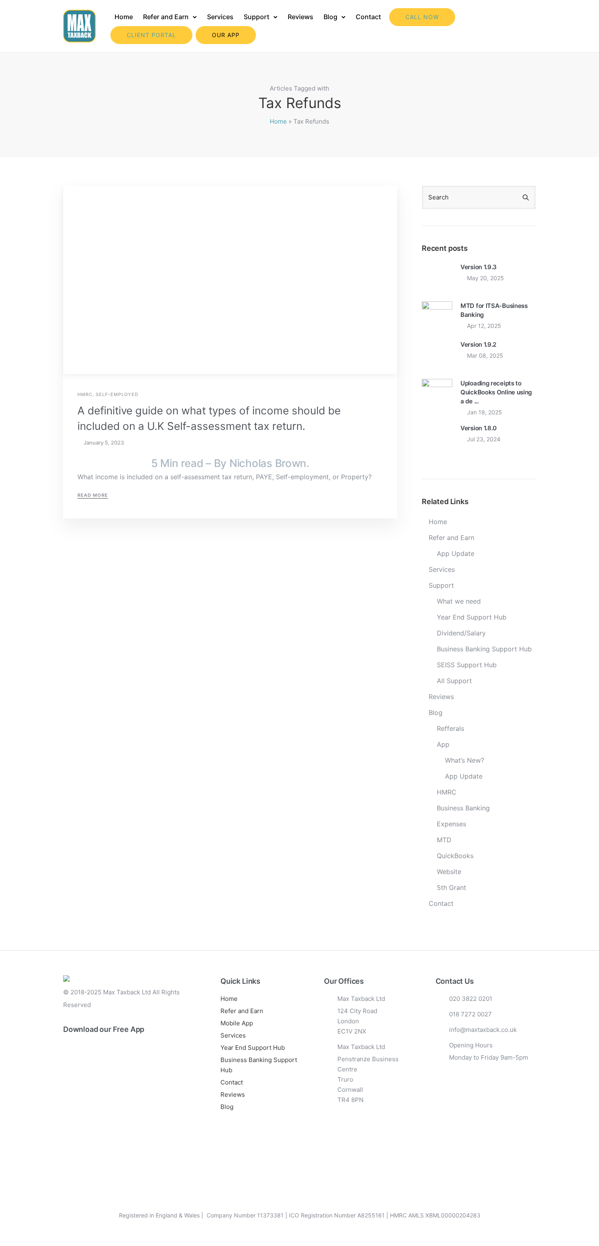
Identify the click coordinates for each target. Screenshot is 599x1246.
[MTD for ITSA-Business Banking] (437, 316)
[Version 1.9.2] (437, 354)
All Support (454, 681)
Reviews (300, 17)
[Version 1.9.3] (437, 277)
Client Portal (151, 34)
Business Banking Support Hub (484, 649)
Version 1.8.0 (478, 428)
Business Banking (463, 808)
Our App (226, 34)
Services (220, 17)
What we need (459, 601)
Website (449, 872)
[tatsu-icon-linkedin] (93, 1083)
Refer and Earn (166, 17)
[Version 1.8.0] (437, 438)
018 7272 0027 (470, 1014)
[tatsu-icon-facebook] (66, 1083)
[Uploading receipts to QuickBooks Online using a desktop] (437, 393)
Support (256, 17)
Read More (92, 495)
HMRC (84, 394)
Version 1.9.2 (478, 344)
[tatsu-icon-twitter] (120, 1083)
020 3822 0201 (470, 999)
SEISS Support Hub (467, 665)
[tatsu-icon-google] (134, 1083)
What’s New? (464, 760)
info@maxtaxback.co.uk (483, 1030)
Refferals (450, 728)
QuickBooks (455, 856)
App (443, 744)
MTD (444, 840)
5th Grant (451, 887)
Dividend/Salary (461, 633)
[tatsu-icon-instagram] (80, 1083)
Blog (330, 17)
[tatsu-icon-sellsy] (146, 1083)
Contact (368, 17)
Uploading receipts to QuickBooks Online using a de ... (496, 392)
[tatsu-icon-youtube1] (107, 1083)
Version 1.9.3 (478, 267)
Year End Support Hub (472, 617)
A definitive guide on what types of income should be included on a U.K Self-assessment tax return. (209, 418)
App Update (455, 553)
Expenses (451, 824)
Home (124, 17)
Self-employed (117, 394)
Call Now (422, 16)
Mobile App (236, 1023)
